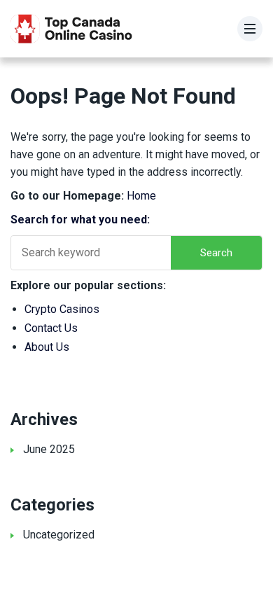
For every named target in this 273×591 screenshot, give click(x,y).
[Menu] (249, 28)
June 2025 (49, 449)
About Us (46, 347)
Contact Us (51, 328)
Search (216, 252)
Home (141, 195)
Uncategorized (58, 534)
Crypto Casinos (61, 309)
